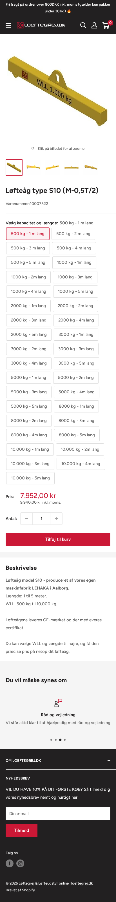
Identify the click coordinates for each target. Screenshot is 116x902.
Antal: (11, 518)
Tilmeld (21, 830)
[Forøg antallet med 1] (56, 518)
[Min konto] (94, 25)
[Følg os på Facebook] (10, 863)
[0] (105, 25)
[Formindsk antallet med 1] (26, 518)
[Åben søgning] (83, 25)
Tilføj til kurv (58, 539)
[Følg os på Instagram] (20, 863)
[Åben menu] (8, 25)
